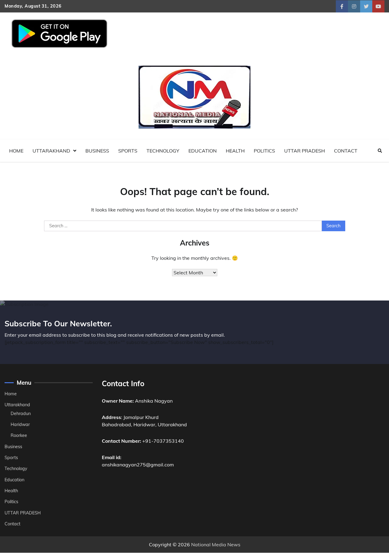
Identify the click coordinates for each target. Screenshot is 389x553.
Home (16, 151)
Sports (127, 151)
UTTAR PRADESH (304, 151)
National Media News (215, 544)
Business (97, 151)
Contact (345, 151)
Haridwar (20, 424)
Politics (264, 151)
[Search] (379, 150)
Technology (162, 151)
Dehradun (21, 413)
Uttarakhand (51, 151)
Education (202, 151)
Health (235, 151)
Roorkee (19, 435)
